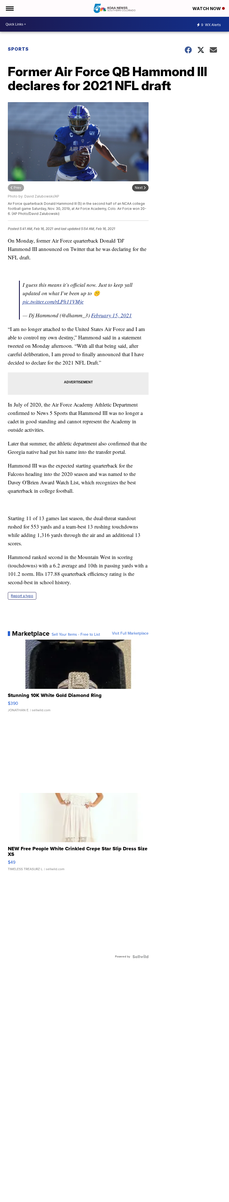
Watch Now (207, 8)
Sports (18, 49)
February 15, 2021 (111, 315)
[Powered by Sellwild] (140, 957)
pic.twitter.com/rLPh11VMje (53, 301)
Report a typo (22, 596)
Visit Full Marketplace (130, 633)
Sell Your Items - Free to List (76, 635)
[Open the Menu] (9, 8)
